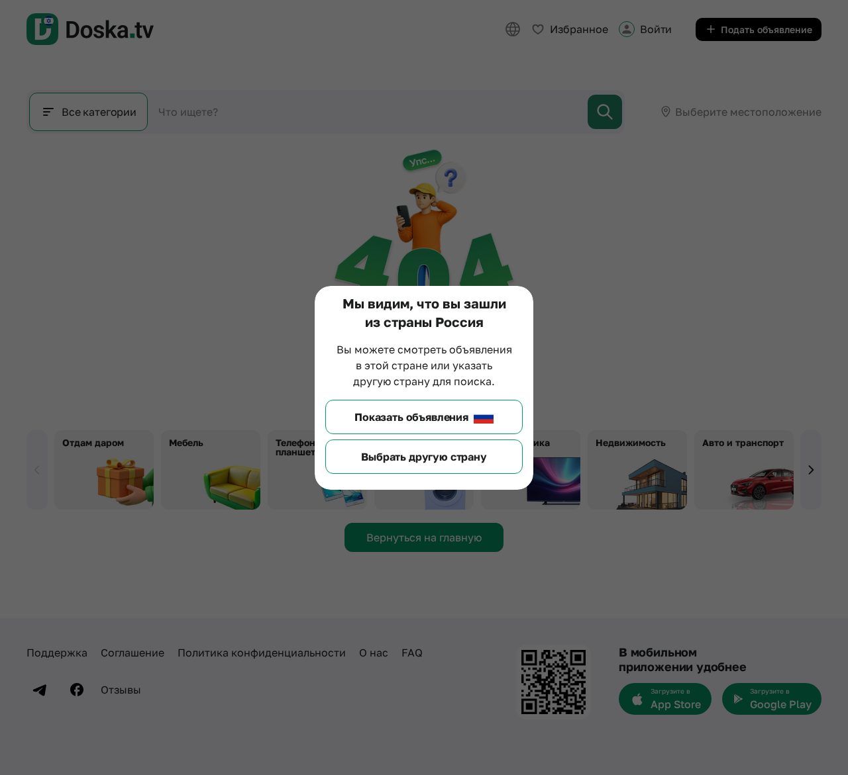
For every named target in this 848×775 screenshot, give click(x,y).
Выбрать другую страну (424, 456)
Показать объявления (411, 417)
